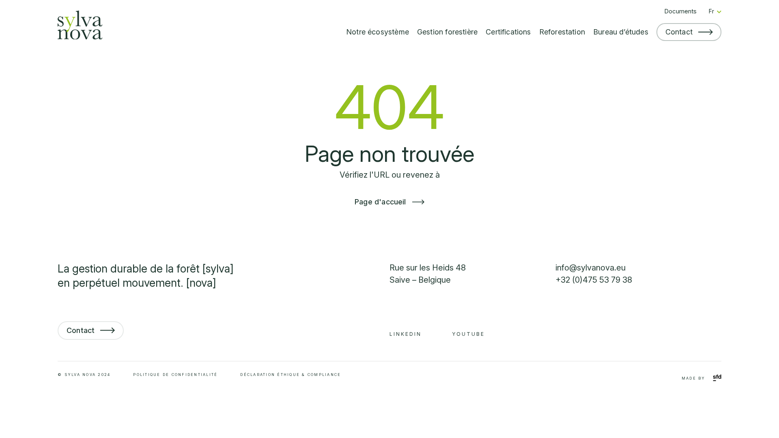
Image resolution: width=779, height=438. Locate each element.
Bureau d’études (620, 32)
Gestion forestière (447, 32)
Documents (680, 11)
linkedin (406, 334)
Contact (679, 32)
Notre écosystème (377, 32)
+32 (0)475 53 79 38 (593, 280)
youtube (468, 334)
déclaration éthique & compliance (290, 374)
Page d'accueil (381, 202)
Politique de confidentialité (175, 374)
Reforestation (562, 32)
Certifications (508, 32)
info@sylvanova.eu (590, 268)
